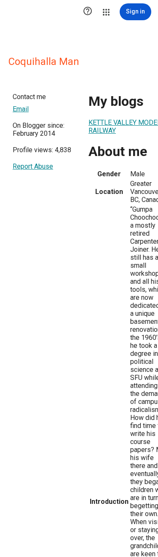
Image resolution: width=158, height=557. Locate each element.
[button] (88, 12)
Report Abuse (33, 166)
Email (21, 109)
